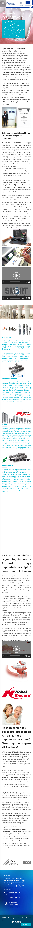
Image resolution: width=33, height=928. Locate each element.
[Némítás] (26, 282)
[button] (16, 275)
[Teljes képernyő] (29, 282)
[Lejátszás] (4, 282)
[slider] (15, 281)
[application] (16, 275)
